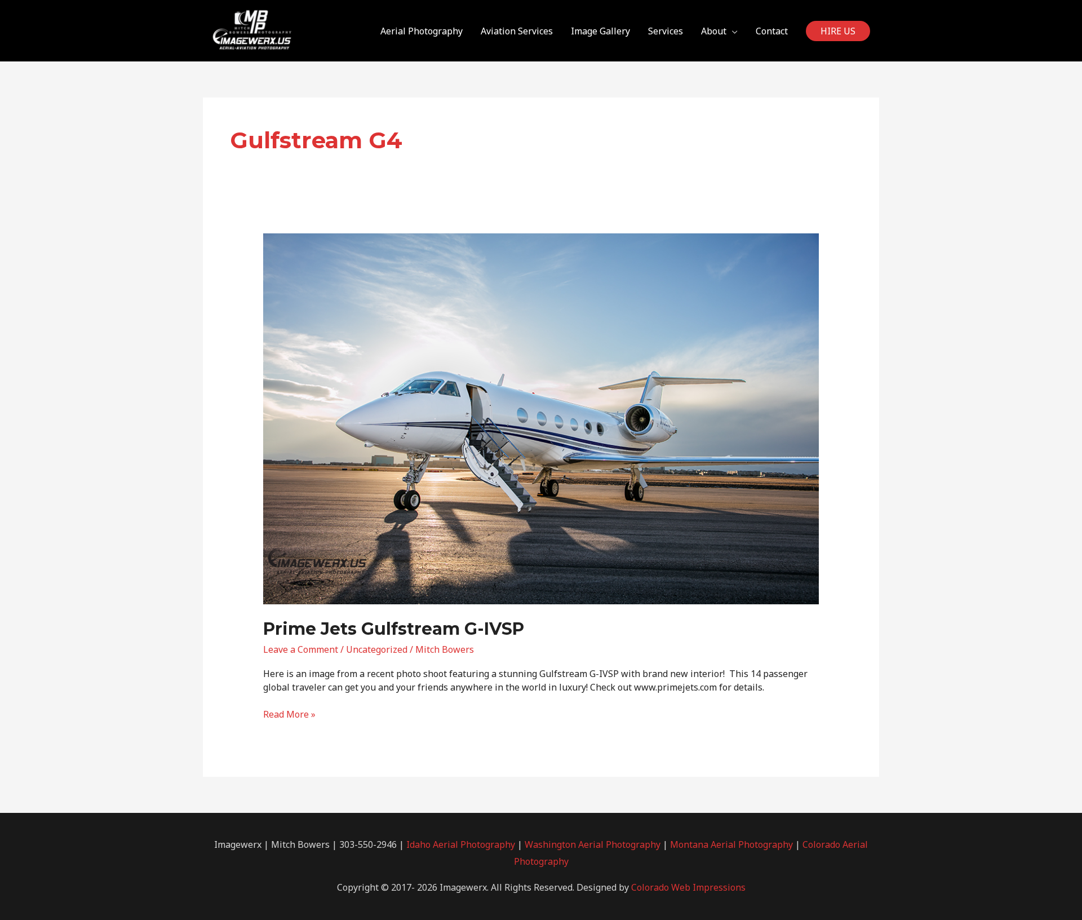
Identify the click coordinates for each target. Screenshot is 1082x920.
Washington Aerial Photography (592, 844)
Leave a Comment (300, 649)
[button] (838, 31)
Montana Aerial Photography (731, 844)
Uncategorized (376, 649)
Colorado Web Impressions (688, 887)
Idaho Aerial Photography (460, 844)
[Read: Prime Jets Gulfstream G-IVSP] (541, 418)
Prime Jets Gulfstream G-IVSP (393, 628)
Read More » (289, 714)
